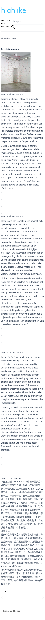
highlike (13, 10)
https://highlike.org (11, 611)
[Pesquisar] (13, 27)
